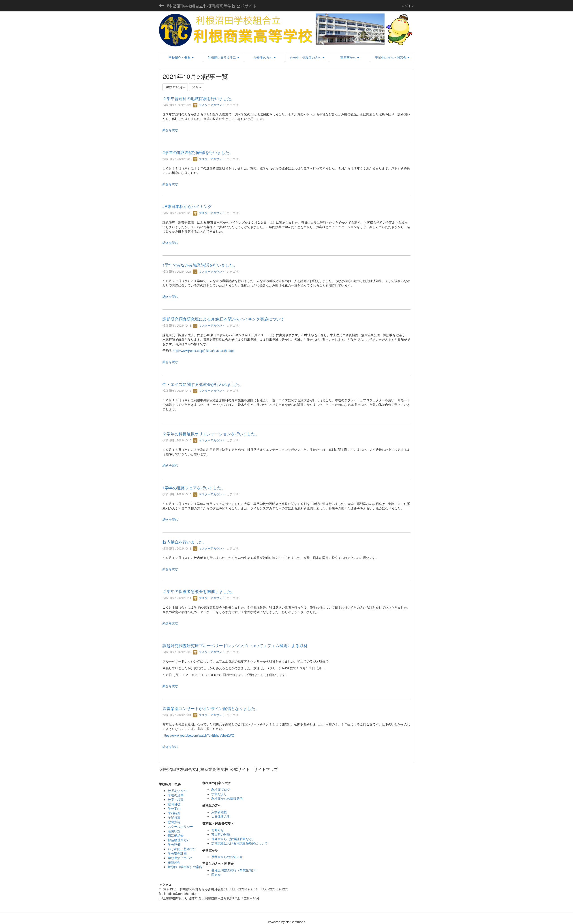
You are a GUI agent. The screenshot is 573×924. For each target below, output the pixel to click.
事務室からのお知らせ (227, 856)
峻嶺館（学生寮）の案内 (185, 866)
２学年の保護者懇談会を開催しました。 (198, 591)
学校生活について (180, 858)
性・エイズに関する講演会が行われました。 (202, 384)
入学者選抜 (219, 812)
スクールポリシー (180, 826)
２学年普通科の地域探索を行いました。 (198, 98)
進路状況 (174, 831)
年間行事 (174, 817)
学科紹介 (174, 813)
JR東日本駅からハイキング (187, 206)
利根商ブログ (220, 789)
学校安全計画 (177, 853)
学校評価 (174, 844)
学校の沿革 (176, 795)
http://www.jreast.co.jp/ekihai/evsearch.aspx (203, 350)
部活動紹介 (176, 835)
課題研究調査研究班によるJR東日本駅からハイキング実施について (223, 319)
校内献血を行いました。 (184, 542)
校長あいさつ (177, 790)
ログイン (408, 5)
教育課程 (174, 822)
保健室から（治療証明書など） (233, 838)
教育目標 (174, 804)
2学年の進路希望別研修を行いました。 (197, 152)
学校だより (219, 794)
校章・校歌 (176, 799)
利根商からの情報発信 (227, 798)
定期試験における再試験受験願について (239, 843)
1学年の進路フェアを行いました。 (193, 487)
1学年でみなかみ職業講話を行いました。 (199, 265)
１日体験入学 (220, 816)
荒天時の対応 (220, 834)
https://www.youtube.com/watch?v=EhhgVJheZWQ (198, 735)
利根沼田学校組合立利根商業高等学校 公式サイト (212, 6)
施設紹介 (174, 862)
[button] (181, 57)
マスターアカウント (211, 105)
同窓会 (216, 874)
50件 (195, 87)
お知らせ (217, 830)
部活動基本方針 (179, 840)
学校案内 (174, 808)
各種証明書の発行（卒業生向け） (234, 870)
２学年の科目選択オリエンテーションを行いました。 (210, 433)
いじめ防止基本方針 (182, 849)
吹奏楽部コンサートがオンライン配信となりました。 (210, 708)
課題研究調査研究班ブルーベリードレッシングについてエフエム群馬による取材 (235, 645)
